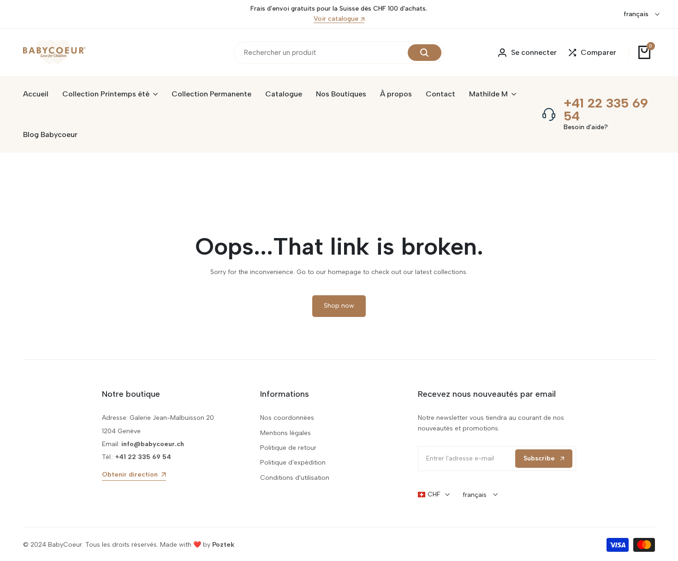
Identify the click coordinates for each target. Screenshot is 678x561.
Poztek (223, 545)
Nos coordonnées (287, 418)
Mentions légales (285, 433)
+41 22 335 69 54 (606, 109)
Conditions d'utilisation (294, 478)
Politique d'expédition (293, 462)
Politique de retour (288, 448)
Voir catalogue (336, 19)
